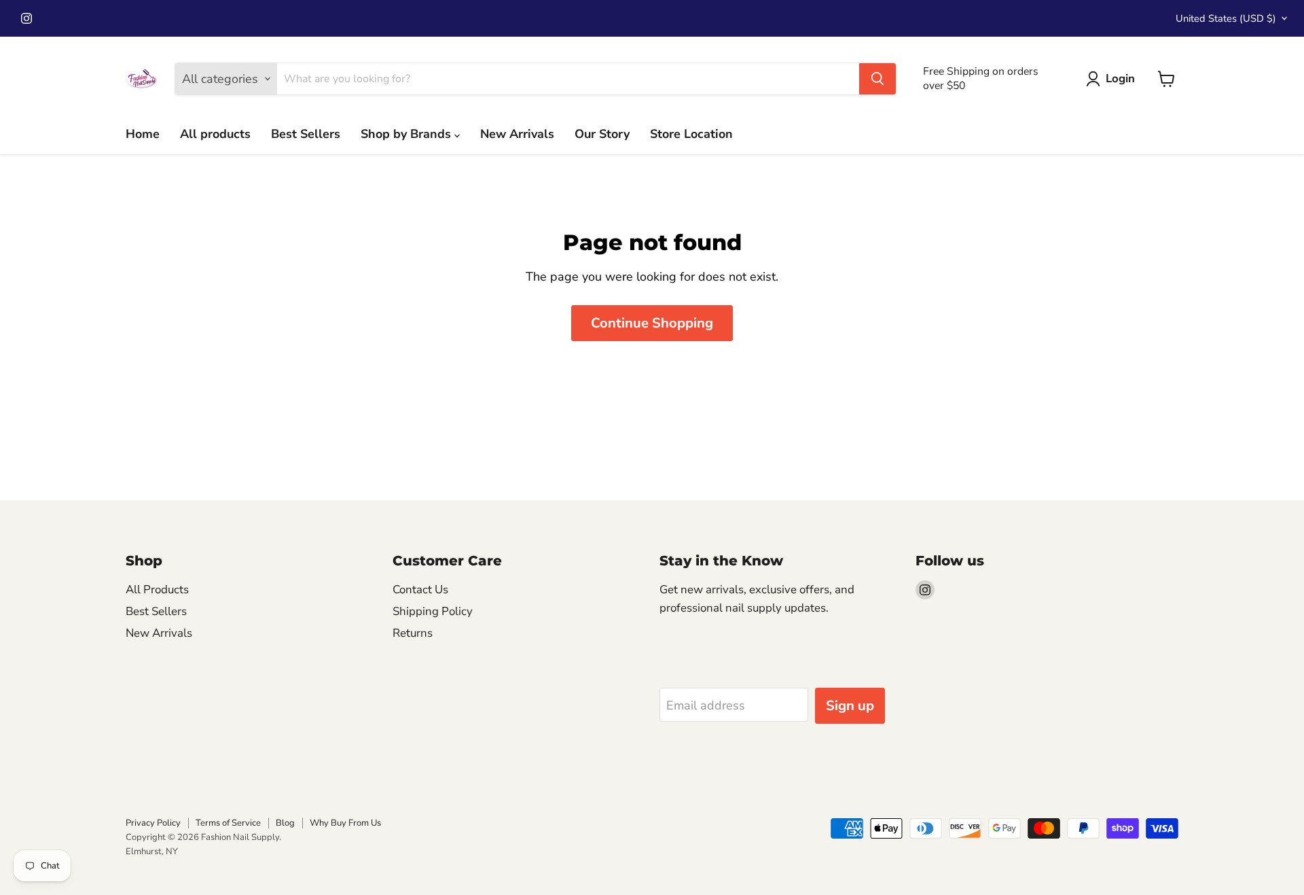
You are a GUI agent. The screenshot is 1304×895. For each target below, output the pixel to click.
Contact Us (420, 589)
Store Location (691, 134)
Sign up (850, 706)
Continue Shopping (652, 323)
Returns (413, 633)
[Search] (877, 78)
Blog (285, 823)
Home (143, 134)
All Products (157, 589)
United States (1226, 18)
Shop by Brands (407, 134)
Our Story (602, 134)
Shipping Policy (433, 611)
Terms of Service (228, 823)
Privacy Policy (153, 823)
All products (215, 134)
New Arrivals (517, 134)
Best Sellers (305, 134)
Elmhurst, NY (152, 851)
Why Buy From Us (345, 823)
